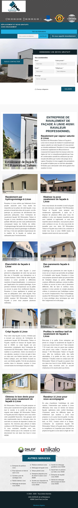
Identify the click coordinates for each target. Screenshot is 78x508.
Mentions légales (39, 505)
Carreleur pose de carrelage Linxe (17, 476)
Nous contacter (12, 61)
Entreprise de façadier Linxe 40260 (58, 476)
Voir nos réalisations (39, 31)
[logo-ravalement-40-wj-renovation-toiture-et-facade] (14, 6)
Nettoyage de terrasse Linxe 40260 (19, 484)
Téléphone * (59, 68)
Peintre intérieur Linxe (19, 480)
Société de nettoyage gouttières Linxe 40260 (58, 466)
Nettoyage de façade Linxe (40, 468)
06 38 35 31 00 (32, 19)
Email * (37, 68)
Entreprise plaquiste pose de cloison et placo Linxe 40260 (39, 475)
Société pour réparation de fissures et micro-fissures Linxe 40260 (40, 482)
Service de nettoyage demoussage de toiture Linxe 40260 (58, 481)
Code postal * (59, 60)
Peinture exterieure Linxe (39, 465)
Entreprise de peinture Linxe (19, 467)
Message (38, 75)
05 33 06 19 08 (14, 19)
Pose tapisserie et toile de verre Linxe (20, 471)
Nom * (37, 60)
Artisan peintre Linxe (38, 470)
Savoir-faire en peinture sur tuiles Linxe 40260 (58, 471)
